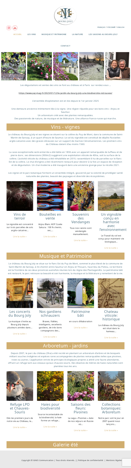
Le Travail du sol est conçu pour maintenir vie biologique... (111, 238)
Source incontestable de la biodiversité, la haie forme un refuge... (50, 417)
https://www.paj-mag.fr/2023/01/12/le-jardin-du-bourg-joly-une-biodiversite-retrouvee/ (65, 93)
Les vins (31, 34)
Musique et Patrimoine (54, 34)
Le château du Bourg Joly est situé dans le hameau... (111, 328)
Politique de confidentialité (90, 460)
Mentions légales (114, 460)
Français (101, 27)
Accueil (17, 34)
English (120, 27)
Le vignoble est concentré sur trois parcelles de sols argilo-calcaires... (20, 227)
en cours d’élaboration (80, 321)
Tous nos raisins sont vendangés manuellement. (81, 231)
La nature (77, 34)
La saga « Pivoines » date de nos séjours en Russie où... (80, 421)
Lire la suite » (20, 236)
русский (111, 27)
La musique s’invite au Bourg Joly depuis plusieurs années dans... (19, 324)
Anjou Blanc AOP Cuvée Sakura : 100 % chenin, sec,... (50, 227)
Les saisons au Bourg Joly (103, 34)
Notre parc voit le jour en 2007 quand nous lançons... (111, 421)
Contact (65, 46)
